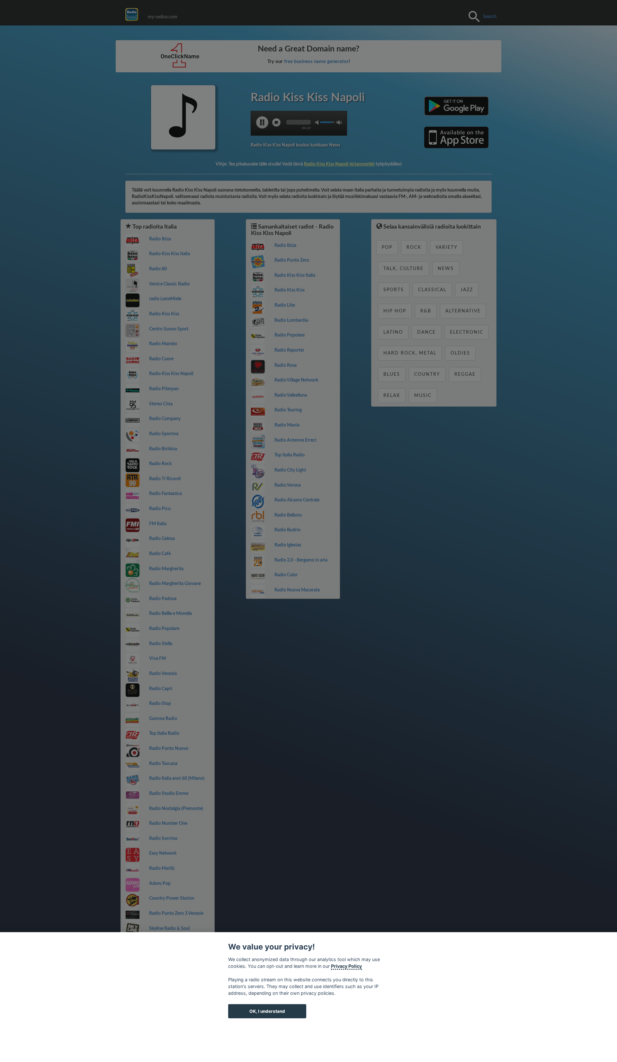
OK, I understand (267, 1011)
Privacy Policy (346, 966)
